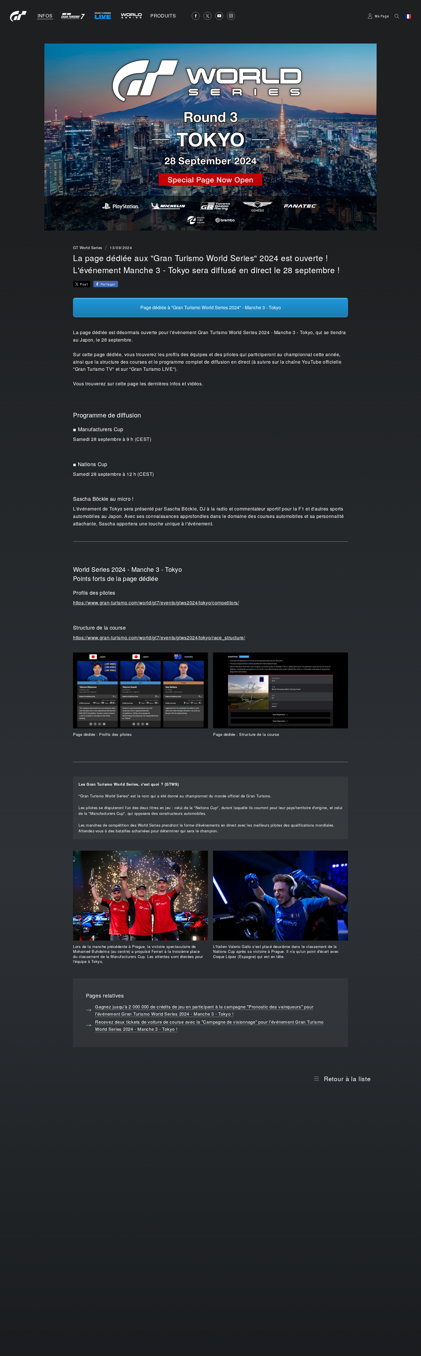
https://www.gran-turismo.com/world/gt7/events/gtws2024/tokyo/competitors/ (156, 602)
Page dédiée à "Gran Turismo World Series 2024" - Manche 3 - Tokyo (210, 307)
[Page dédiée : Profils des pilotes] (140, 690)
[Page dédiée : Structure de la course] (280, 690)
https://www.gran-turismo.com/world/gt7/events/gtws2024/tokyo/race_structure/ (159, 637)
